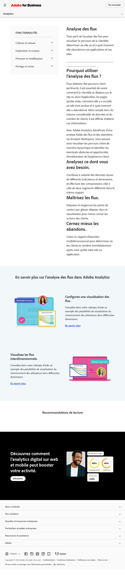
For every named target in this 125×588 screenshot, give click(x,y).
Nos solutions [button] (12, 514)
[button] (12, 554)
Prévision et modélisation (29, 58)
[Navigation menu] (5, 5)
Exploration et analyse (27, 50)
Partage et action (25, 66)
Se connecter (114, 5)
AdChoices (61, 564)
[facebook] (26, 553)
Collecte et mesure (25, 43)
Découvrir (18, 478)
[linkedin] (43, 553)
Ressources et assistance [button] (17, 535)
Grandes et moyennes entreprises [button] (21, 521)
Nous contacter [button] (12, 506)
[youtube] (48, 553)
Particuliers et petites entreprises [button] (20, 528)
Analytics (8, 13)
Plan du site (102, 560)
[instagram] (31, 553)
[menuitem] (34, 43)
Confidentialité (49, 560)
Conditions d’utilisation (66, 560)
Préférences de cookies (86, 560)
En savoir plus (72, 325)
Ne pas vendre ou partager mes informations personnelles (28, 564)
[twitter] (37, 553)
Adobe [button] (8, 543)
